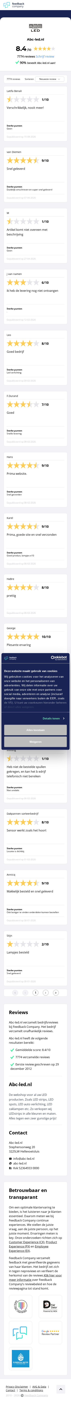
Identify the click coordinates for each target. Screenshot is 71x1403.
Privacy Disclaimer (17, 1386)
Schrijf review (45, 56)
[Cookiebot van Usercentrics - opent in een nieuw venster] (51, 658)
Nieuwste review (47, 79)
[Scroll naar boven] (60, 1389)
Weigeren (35, 741)
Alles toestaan (35, 729)
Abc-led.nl (35, 39)
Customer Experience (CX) (26, 1242)
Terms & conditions (31, 1390)
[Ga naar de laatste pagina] (56, 993)
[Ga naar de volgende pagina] (46, 993)
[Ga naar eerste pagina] (15, 993)
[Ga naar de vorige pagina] (25, 993)
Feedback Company (36, 1395)
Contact (10, 1390)
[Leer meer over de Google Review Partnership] (50, 1332)
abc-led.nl (20, 1163)
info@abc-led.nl (23, 1159)
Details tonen (51, 718)
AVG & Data (39, 1386)
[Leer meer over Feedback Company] (20, 1332)
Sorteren (29, 79)
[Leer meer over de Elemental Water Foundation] (20, 1358)
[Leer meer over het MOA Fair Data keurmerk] (50, 1306)
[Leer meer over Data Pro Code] (20, 1306)
